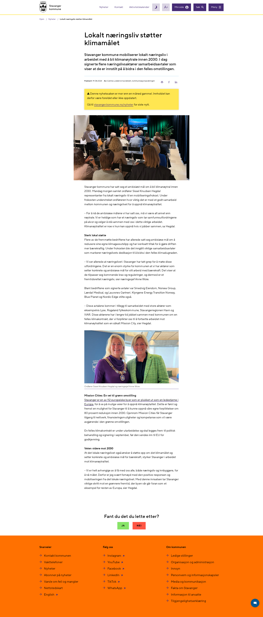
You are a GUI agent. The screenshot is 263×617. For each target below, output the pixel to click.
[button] (162, 82)
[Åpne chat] (255, 603)
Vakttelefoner (53, 562)
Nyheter (104, 7)
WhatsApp (115, 588)
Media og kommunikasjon (188, 581)
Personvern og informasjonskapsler (195, 575)
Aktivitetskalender (139, 7)
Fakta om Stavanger (184, 588)
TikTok (112, 581)
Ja (123, 525)
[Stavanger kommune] (50, 7)
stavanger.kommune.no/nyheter (113, 104)
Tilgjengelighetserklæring (188, 601)
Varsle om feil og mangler (61, 581)
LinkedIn (113, 575)
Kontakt (119, 7)
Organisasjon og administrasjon (192, 562)
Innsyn (175, 568)
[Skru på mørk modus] (156, 7)
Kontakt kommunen (57, 555)
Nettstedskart (53, 588)
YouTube (113, 562)
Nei (139, 525)
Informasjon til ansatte (186, 594)
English (49, 594)
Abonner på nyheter (57, 575)
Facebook (114, 568)
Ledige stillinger (182, 555)
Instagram (114, 555)
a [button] (166, 7)
